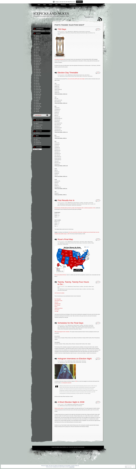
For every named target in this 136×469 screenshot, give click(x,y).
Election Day (79, 32)
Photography (63, 4)
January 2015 (37, 44)
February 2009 (38, 86)
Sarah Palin (91, 202)
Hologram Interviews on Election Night (75, 359)
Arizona (69, 326)
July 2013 (37, 52)
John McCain (87, 31)
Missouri (82, 327)
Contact (50, 4)
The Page (56, 311)
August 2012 (37, 64)
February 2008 (38, 95)
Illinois (64, 327)
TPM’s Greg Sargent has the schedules (62, 331)
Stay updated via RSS (89, 17)
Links (56, 4)
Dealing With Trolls (38, 128)
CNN (66, 362)
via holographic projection (66, 382)
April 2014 (37, 47)
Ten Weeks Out (38, 126)
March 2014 (37, 49)
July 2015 (37, 35)
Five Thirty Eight (58, 299)
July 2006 (37, 109)
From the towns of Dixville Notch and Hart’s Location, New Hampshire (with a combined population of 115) (75, 207)
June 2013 (37, 53)
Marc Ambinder (57, 305)
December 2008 (38, 89)
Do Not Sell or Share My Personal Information (76, 447)
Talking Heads (90, 241)
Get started (79, 1)
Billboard (36, 123)
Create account (38, 137)
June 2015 (37, 36)
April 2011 (37, 81)
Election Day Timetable (68, 73)
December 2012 (38, 58)
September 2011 (38, 75)
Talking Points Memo (59, 308)
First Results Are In (66, 200)
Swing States (90, 76)
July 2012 (37, 66)
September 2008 (38, 94)
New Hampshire (68, 205)
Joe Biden (81, 202)
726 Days (62, 29)
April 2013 (37, 55)
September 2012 (38, 63)
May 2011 (37, 80)
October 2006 (37, 105)
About (44, 4)
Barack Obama (82, 31)
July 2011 (37, 77)
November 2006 (38, 103)
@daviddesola (39, 28)
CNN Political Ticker (58, 300)
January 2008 (37, 97)
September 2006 (38, 106)
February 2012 (38, 69)
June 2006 (37, 111)
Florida (61, 327)
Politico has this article (59, 408)
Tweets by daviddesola (37, 30)
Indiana (67, 327)
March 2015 (37, 41)
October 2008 (37, 92)
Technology (84, 362)
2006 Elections (70, 31)
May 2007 (37, 100)
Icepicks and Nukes (51, 13)
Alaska (67, 326)
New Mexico (90, 327)
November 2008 (38, 91)
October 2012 (37, 61)
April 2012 (37, 67)
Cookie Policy (71, 466)
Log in (36, 139)
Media (86, 241)
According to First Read (59, 59)
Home (39, 4)
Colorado (79, 326)
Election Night (85, 32)
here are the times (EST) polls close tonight (76, 78)
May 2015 (37, 38)
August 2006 (37, 108)
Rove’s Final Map (65, 239)
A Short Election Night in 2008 (71, 402)
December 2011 (38, 72)
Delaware (83, 326)
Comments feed (38, 142)
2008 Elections (76, 31)
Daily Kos (56, 302)
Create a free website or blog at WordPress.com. (60, 447)
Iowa (70, 327)
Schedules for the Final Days (70, 323)
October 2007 (37, 98)
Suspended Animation (39, 121)
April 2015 (37, 39)
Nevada (86, 327)
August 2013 (37, 50)
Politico (56, 306)
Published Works (72, 4)
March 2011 (37, 83)
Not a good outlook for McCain (60, 274)
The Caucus (57, 309)
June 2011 (37, 78)
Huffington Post (57, 303)
